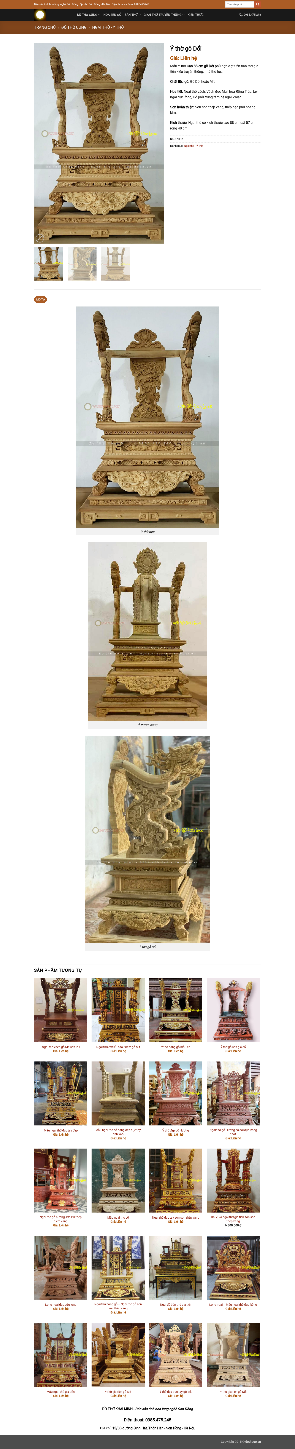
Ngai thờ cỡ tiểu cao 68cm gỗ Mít (118, 1047)
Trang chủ (45, 27)
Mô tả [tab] (40, 299)
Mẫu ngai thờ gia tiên (61, 1392)
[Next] (156, 143)
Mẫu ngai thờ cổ (118, 1217)
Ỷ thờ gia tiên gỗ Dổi (233, 1392)
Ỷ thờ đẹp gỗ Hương (175, 1130)
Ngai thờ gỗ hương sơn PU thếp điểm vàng (61, 1219)
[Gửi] (257, 4)
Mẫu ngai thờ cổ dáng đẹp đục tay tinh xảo (118, 1132)
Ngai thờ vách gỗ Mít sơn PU (61, 1047)
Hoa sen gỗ (112, 15)
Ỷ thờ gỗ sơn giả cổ (233, 1047)
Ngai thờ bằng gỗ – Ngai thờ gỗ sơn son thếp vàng (118, 1306)
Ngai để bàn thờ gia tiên (176, 1305)
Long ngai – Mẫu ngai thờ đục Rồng (233, 1305)
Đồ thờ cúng (87, 15)
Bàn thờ (131, 15)
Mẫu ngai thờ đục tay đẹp (61, 1130)
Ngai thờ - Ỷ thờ (108, 27)
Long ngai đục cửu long (60, 1305)
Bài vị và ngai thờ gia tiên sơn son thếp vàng (233, 1219)
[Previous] (42, 143)
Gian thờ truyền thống (163, 15)
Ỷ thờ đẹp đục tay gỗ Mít (176, 1392)
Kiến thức (196, 15)
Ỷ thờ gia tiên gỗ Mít (118, 1392)
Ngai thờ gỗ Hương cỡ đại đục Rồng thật (233, 1132)
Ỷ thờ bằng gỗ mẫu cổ (175, 1047)
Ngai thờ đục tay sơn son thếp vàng (175, 1217)
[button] (40, 238)
